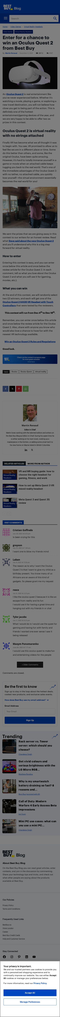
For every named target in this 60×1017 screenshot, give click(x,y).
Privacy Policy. (40, 983)
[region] (30, 989)
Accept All (30, 992)
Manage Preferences (30, 1002)
